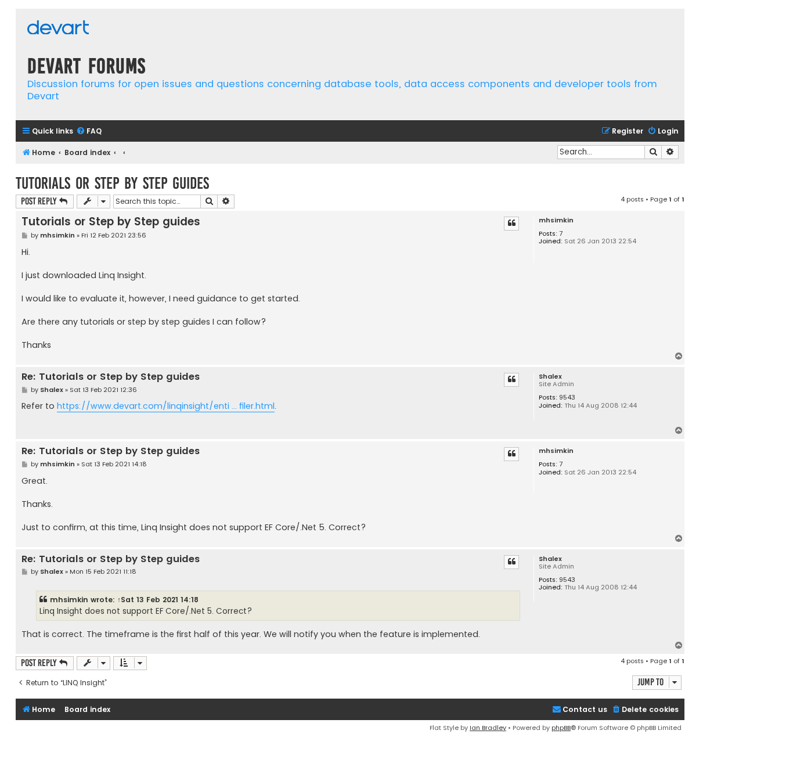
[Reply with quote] (511, 224)
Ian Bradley (488, 727)
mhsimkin (556, 220)
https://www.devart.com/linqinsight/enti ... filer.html (166, 406)
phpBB (561, 727)
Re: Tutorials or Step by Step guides (110, 377)
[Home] (58, 29)
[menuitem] (89, 131)
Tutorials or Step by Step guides (112, 183)
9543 (567, 397)
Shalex (550, 376)
